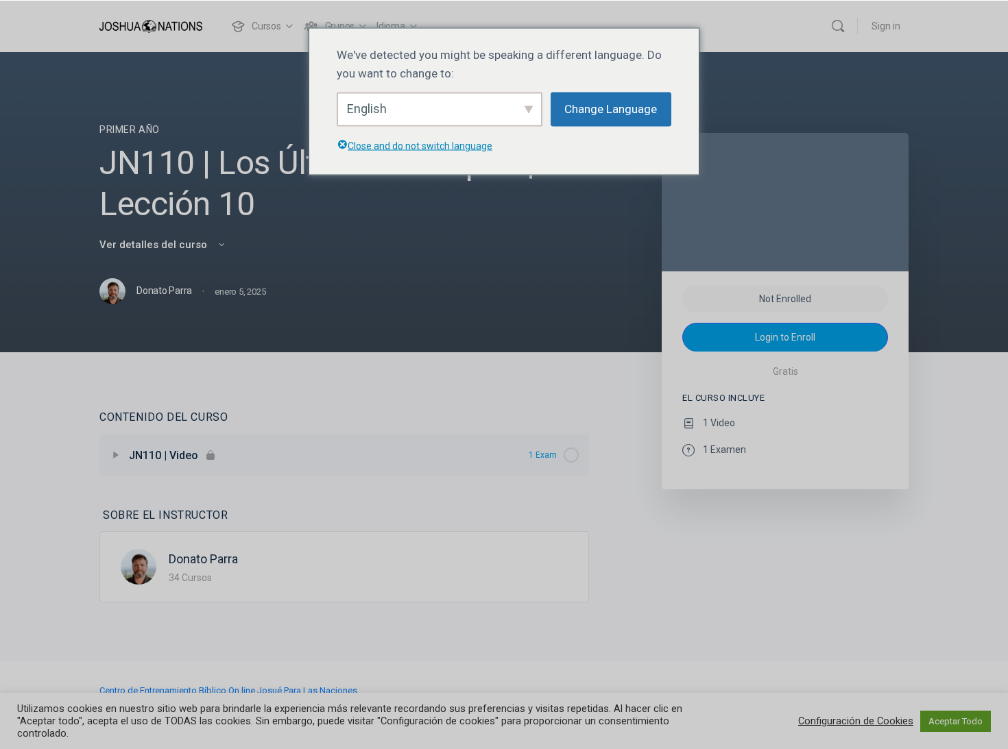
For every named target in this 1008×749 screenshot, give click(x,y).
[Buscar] (838, 26)
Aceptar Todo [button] (955, 721)
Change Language (610, 109)
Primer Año (129, 129)
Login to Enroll (785, 337)
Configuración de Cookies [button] (855, 721)
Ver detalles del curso (154, 244)
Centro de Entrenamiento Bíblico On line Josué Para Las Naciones (228, 690)
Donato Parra (203, 559)
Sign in (886, 26)
